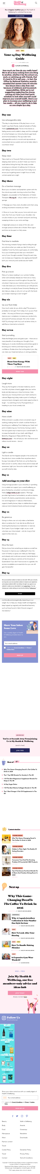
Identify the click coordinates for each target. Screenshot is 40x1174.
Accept (20, 593)
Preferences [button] (33, 588)
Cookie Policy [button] (26, 586)
